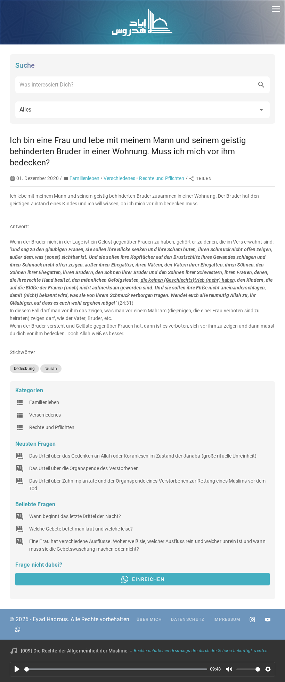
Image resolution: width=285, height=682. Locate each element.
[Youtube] (267, 619)
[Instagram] (252, 619)
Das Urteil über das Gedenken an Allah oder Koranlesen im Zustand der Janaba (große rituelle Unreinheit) (142, 456)
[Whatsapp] (17, 629)
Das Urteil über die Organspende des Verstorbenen (84, 468)
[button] (142, 109)
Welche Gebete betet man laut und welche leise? (81, 529)
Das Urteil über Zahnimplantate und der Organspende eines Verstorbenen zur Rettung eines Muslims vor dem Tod (147, 484)
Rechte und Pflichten (161, 178)
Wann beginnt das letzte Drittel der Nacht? (75, 516)
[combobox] (142, 84)
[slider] (115, 669)
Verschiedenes (119, 178)
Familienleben (84, 178)
